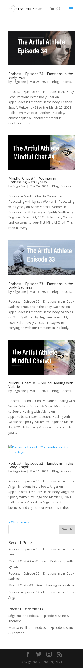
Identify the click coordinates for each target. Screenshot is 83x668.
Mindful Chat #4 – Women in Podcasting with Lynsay (32, 180)
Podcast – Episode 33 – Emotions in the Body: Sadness (40, 285)
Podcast (66, 82)
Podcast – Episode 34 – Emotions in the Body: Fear (40, 75)
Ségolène (19, 82)
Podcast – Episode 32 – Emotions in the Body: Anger (40, 465)
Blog (55, 82)
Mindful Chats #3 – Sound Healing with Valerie (40, 385)
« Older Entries (18, 522)
